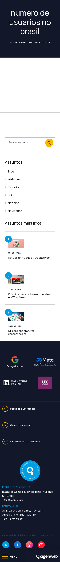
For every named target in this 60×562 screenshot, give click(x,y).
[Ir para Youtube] (41, 544)
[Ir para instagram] (29, 544)
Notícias (13, 203)
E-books (13, 187)
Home (13, 42)
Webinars (14, 179)
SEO (10, 195)
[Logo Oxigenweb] (47, 556)
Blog (11, 171)
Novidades (15, 211)
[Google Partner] (15, 362)
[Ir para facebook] (17, 544)
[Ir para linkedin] (5, 544)
